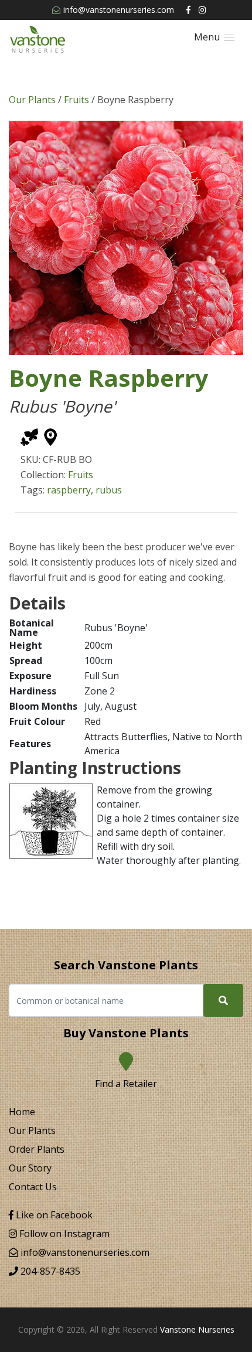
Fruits (76, 99)
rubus (109, 489)
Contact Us (33, 1186)
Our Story (30, 1168)
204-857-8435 (49, 1271)
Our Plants (32, 99)
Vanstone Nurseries (197, 1329)
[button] (214, 37)
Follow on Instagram (63, 1233)
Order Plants (36, 1149)
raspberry (69, 489)
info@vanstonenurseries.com (118, 9)
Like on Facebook (53, 1214)
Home (22, 1111)
